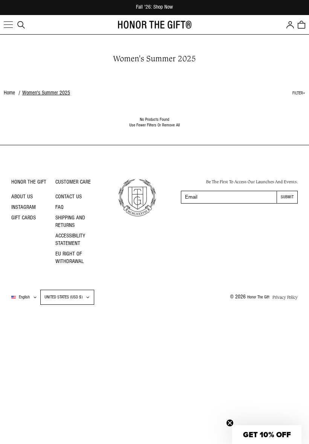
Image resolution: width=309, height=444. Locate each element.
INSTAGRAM (23, 207)
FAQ (59, 207)
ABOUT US (22, 197)
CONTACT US (68, 197)
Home (9, 93)
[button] (8, 24)
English (24, 297)
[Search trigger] (21, 24)
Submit (287, 197)
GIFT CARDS (23, 218)
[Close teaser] (230, 423)
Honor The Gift (258, 297)
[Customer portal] (290, 25)
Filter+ (298, 93)
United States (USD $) (63, 297)
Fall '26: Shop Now (154, 7)
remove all (171, 125)
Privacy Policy (285, 297)
